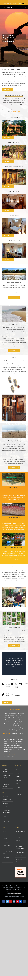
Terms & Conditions (7, 806)
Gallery (17, 783)
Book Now (18, 780)
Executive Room (20, 855)
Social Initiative (6, 781)
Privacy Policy (6, 816)
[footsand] (14, 377)
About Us (5, 831)
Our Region (5, 803)
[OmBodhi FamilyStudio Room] (14, 243)
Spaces (5, 838)
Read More (16, 111)
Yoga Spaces (6, 857)
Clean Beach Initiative (6, 785)
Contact (18, 798)
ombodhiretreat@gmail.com (17, 1)
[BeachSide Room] (14, 194)
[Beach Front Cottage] (14, 121)
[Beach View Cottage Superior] (14, 170)
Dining (17, 773)
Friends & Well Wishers (6, 846)
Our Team (5, 842)
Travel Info (5, 796)
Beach (17, 769)
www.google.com (17, 733)
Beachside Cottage (18, 841)
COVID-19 (18, 794)
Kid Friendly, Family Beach (7, 852)
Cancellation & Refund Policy (6, 811)
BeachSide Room (20, 852)
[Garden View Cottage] (14, 145)
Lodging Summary (20, 831)
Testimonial (18, 790)
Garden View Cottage (19, 836)
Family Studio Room (19, 860)
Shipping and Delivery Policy (6, 820)
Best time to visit (7, 799)
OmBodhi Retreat (7, 835)
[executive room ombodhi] (14, 219)
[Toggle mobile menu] (25, 7)
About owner (6, 860)
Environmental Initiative (6, 776)
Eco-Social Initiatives (5, 770)
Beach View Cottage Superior (20, 847)
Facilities (18, 776)
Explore (18, 787)
